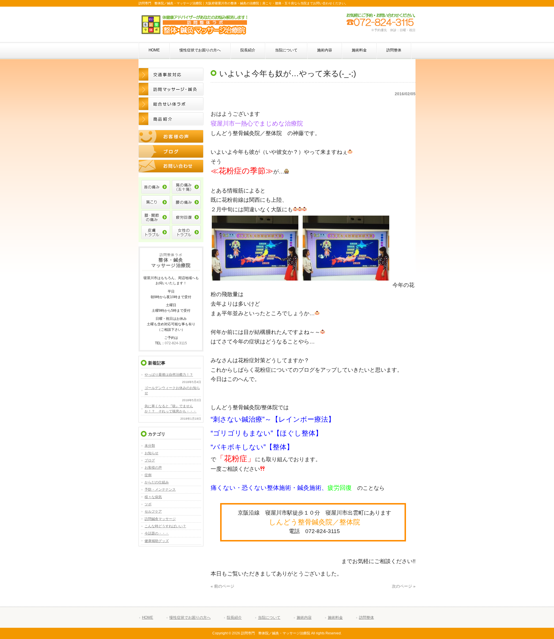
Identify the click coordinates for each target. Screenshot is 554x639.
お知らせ (151, 453)
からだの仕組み (157, 482)
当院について (269, 617)
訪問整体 (366, 617)
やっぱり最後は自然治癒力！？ (169, 375)
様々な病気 (153, 497)
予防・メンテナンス (160, 489)
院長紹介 (234, 617)
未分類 (150, 446)
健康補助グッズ (157, 541)
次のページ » (403, 586)
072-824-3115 (176, 343)
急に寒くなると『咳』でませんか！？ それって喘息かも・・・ (170, 408)
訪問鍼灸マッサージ (160, 519)
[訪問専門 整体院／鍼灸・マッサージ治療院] (194, 32)
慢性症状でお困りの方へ (190, 617)
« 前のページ (222, 586)
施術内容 (304, 617)
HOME (147, 617)
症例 (148, 475)
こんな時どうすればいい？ (165, 526)
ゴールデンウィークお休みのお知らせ (172, 390)
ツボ (148, 504)
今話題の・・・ (157, 533)
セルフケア (153, 511)
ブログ (150, 460)
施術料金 (335, 617)
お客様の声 (153, 468)
